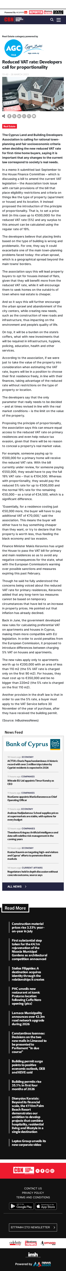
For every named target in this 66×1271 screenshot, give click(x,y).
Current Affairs (32, 867)
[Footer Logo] (24, 1170)
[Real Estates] (23, 49)
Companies (28, 776)
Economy (28, 757)
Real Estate (10, 126)
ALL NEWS (14, 886)
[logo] (14, 19)
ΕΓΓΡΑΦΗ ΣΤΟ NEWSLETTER (31, 1227)
